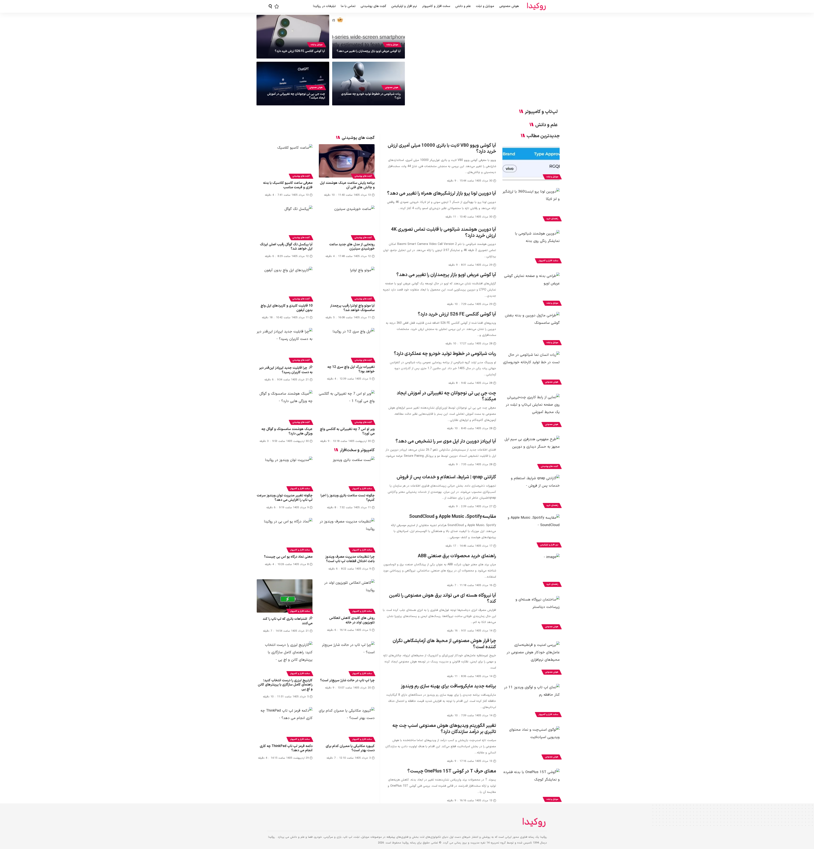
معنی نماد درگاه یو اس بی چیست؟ (288, 556)
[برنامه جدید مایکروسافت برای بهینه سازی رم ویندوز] (531, 701)
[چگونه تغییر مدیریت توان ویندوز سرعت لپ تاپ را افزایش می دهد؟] (284, 473)
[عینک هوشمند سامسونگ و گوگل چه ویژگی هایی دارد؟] (284, 407)
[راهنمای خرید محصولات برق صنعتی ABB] (531, 571)
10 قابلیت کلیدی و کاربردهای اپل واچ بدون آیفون (286, 308)
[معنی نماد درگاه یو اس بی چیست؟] (284, 535)
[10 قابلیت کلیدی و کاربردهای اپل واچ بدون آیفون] (284, 283)
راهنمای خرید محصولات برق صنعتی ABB (457, 556)
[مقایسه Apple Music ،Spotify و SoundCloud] (531, 531)
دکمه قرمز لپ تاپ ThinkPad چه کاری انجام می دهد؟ (286, 748)
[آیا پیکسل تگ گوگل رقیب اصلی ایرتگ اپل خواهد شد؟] (284, 222)
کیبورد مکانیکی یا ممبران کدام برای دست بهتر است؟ (350, 748)
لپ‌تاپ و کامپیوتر (541, 112)
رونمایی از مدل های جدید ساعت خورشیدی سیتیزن (352, 246)
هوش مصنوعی (391, 87)
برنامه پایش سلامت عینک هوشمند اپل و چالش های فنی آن (347, 185)
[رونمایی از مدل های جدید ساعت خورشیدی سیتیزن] (347, 222)
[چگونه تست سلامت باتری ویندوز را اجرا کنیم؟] (347, 473)
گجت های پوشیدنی (549, 466)
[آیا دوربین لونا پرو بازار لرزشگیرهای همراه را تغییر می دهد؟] (531, 205)
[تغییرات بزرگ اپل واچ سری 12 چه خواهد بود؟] (347, 345)
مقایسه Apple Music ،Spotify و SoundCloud (452, 516)
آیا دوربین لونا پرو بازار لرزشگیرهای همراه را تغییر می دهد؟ (441, 193)
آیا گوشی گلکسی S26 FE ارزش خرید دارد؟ (300, 51)
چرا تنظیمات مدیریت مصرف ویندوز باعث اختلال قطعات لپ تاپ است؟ (350, 559)
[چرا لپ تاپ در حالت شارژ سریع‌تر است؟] (347, 658)
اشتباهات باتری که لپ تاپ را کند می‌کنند (287, 621)
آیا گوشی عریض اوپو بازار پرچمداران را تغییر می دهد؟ (369, 51)
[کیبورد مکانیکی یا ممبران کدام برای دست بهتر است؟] (347, 724)
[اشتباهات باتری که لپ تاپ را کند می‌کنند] (284, 596)
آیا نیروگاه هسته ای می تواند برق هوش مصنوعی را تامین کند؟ (442, 598)
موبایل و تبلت (392, 44)
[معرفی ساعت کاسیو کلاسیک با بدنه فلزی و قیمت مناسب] (284, 161)
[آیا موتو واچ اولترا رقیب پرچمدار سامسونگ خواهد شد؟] (347, 283)
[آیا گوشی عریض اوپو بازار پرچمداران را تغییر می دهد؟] (531, 289)
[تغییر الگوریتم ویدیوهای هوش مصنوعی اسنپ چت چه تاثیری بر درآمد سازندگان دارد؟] (531, 743)
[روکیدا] (536, 6)
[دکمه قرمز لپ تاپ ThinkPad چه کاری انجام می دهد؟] (284, 724)
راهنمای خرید (552, 218)
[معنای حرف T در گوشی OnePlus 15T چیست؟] (531, 786)
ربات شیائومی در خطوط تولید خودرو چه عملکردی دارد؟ (371, 96)
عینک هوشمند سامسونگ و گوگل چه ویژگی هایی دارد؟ (286, 431)
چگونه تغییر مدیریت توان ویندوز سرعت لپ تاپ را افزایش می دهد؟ (284, 498)
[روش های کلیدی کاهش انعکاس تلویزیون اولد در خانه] (347, 596)
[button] (270, 6)
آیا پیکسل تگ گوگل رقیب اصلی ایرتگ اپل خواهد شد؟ (286, 246)
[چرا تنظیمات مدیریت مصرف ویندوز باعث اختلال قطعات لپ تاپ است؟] (347, 535)
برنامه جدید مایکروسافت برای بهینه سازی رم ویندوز (448, 686)
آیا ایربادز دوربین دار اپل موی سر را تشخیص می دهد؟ (446, 441)
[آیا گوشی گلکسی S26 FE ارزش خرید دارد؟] (531, 329)
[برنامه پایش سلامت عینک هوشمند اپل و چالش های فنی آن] (347, 161)
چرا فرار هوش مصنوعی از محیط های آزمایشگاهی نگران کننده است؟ (444, 644)
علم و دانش (546, 125)
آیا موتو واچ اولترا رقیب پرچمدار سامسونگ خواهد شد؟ (352, 308)
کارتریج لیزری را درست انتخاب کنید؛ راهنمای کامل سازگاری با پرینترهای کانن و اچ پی (285, 685)
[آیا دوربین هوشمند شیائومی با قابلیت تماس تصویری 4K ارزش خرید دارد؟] (531, 247)
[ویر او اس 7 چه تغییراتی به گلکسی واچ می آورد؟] (347, 407)
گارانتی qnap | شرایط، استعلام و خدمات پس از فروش (446, 477)
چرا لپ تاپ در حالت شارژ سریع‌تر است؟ (347, 680)
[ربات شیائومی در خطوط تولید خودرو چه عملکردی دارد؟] (531, 368)
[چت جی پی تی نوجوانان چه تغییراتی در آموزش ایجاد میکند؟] (531, 411)
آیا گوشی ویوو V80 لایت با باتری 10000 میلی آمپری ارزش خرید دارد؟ (442, 148)
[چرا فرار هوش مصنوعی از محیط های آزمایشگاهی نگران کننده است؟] (531, 658)
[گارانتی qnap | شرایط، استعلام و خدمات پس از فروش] (531, 492)
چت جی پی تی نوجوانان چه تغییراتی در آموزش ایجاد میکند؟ (296, 96)
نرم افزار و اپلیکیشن (549, 544)
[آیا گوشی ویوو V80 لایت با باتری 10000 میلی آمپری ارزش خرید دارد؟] (531, 163)
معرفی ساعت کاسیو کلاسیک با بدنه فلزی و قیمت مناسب (287, 185)
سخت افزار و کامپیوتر (548, 260)
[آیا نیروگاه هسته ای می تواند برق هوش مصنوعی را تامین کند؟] (531, 613)
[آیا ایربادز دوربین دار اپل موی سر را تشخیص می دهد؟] (531, 453)
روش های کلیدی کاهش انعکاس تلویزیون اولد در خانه (352, 620)
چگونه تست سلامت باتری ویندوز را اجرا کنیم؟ (348, 498)
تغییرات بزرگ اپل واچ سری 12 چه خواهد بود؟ (351, 369)
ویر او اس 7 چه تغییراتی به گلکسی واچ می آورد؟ (347, 431)
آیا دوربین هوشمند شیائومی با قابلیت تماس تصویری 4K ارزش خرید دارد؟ (443, 232)
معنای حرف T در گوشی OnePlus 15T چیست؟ (451, 771)
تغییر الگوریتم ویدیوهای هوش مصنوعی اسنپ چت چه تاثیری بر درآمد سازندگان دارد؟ (444, 728)
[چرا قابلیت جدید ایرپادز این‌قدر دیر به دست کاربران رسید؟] (284, 345)
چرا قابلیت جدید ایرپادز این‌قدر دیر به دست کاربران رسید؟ (285, 370)
